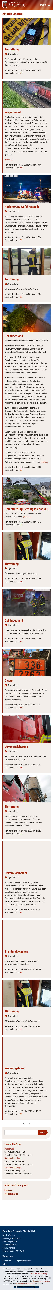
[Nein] (50, 1278)
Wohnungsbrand (15, 1068)
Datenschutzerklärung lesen (28, 1287)
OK (15, 1287)
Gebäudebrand (14, 336)
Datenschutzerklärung (38, 1274)
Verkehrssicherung (16, 747)
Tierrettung (12, 49)
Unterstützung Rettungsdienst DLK (26, 509)
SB (21, 73)
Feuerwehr (8, 1190)
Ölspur (9, 680)
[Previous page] (24, 1123)
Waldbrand (9, 1148)
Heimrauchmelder (16, 873)
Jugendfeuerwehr (11, 1193)
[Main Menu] (49, 5)
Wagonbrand (13, 112)
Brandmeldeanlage (16, 951)
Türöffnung (12, 279)
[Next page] (29, 1123)
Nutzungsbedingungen (25, 1283)
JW (21, 167)
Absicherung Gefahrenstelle (22, 207)
